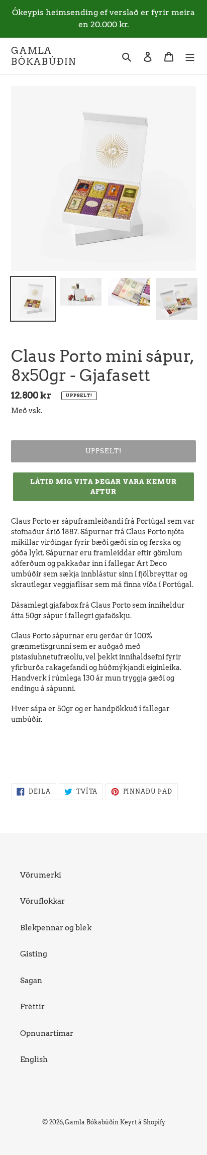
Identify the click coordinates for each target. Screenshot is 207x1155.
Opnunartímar (46, 1033)
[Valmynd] (189, 56)
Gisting (33, 953)
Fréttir (32, 1006)
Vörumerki (40, 875)
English (34, 1059)
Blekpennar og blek (55, 927)
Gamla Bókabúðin (43, 56)
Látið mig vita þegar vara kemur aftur (103, 487)
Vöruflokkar (42, 901)
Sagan (31, 980)
